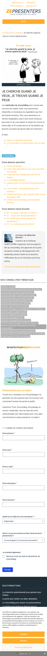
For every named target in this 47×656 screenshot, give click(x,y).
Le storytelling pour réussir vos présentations (21, 603)
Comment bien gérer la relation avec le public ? (18, 295)
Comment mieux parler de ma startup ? (16, 320)
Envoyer (7, 570)
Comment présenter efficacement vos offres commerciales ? (18, 327)
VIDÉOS (32, 3)
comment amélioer (8, 287)
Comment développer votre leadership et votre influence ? (23, 309)
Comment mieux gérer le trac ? (12, 317)
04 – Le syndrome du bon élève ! (20, 224)
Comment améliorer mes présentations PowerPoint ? (21, 289)
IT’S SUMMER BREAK (16, 180)
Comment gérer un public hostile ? (14, 312)
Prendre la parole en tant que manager (15, 336)
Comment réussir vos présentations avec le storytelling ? (23, 334)
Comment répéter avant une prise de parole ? (18, 331)
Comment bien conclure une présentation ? (17, 292)
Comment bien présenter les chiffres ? (16, 303)
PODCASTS (19, 3)
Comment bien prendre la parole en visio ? (17, 301)
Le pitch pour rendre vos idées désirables (19, 599)
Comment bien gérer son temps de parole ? (17, 298)
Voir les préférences (23, 647)
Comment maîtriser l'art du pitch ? (14, 315)
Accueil (5, 33)
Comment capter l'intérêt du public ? (15, 306)
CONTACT (33, 6)
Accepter (23, 634)
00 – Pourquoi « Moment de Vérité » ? (23, 213)
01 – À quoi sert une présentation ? (21, 215)
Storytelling (9, 156)
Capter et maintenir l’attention (19, 140)
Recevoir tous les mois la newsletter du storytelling (23, 557)
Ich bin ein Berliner (14, 166)
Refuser (23, 641)
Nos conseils (16, 33)
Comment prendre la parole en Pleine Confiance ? (19, 323)
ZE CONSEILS (18, 6)
